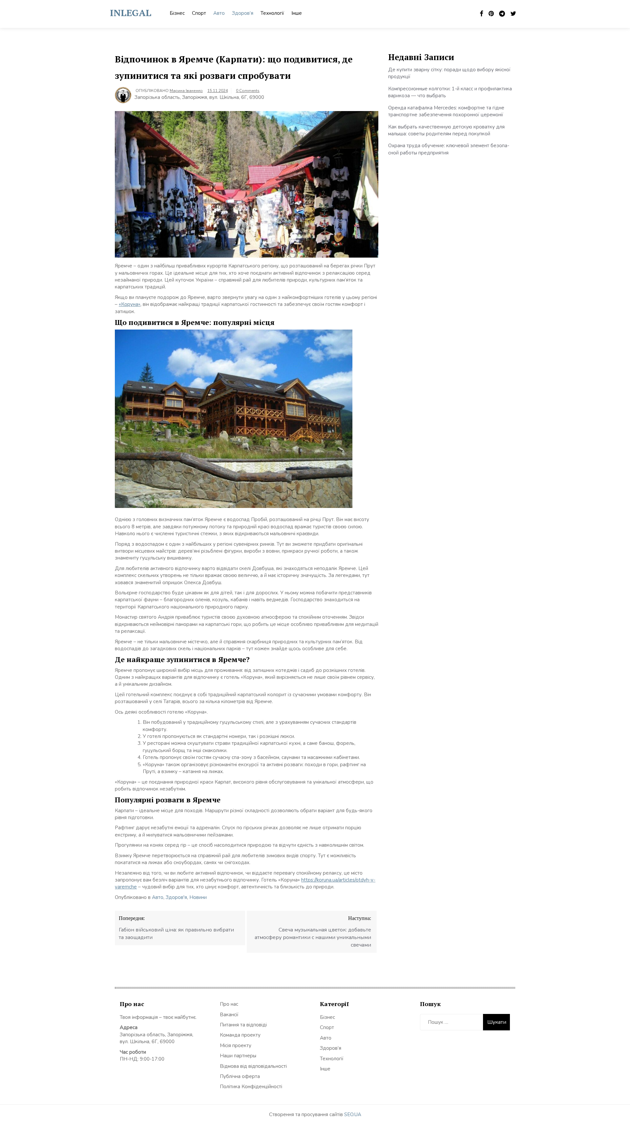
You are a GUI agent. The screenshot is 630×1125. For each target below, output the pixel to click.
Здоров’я (242, 13)
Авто (219, 13)
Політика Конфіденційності (251, 1086)
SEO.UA (352, 1114)
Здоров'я (176, 897)
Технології (272, 13)
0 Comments (248, 90)
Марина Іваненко (186, 90)
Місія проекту (235, 1045)
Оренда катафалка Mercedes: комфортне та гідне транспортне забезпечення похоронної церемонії (446, 111)
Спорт (199, 13)
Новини (198, 897)
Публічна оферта (240, 1076)
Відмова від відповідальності (253, 1066)
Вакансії (229, 1014)
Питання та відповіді (243, 1025)
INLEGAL (130, 13)
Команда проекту (240, 1035)
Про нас (229, 1004)
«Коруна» (129, 304)
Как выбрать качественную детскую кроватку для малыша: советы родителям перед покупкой (446, 130)
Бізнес (177, 13)
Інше (296, 13)
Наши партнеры (238, 1055)
